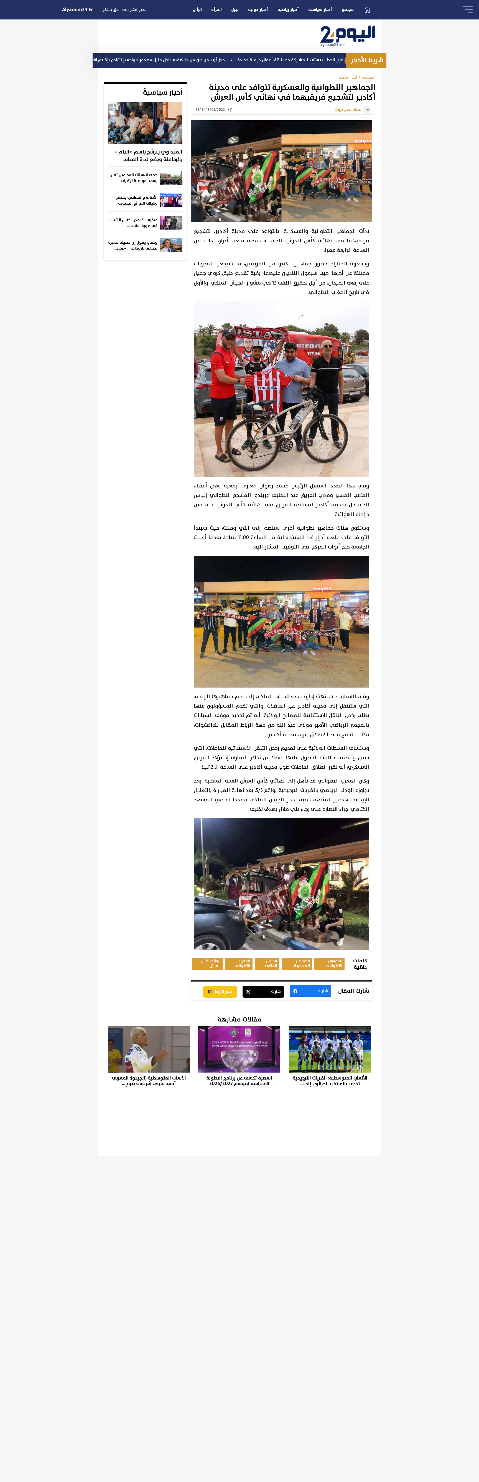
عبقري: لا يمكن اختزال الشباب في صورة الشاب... (133, 223)
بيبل (235, 9)
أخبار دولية (258, 9)
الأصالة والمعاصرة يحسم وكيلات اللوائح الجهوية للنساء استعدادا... (136, 201)
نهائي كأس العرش (211, 963)
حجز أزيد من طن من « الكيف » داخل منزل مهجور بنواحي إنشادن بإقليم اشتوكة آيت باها (208, 60)
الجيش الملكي (271, 963)
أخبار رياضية (288, 9)
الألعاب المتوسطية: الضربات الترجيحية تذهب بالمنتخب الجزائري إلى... (330, 1081)
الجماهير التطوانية (334, 963)
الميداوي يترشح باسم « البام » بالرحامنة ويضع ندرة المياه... (148, 155)
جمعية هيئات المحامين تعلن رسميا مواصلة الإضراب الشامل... (133, 178)
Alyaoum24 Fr (77, 10)
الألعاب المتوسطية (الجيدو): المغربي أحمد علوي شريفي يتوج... (149, 1081)
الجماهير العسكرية (302, 963)
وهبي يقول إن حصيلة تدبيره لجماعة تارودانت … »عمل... (132, 245)
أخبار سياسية (320, 9)
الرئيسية (368, 77)
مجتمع (348, 9)
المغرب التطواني (242, 963)
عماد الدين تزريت (348, 110)
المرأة (216, 9)
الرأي (197, 9)
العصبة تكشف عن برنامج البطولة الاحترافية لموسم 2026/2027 (239, 1081)
